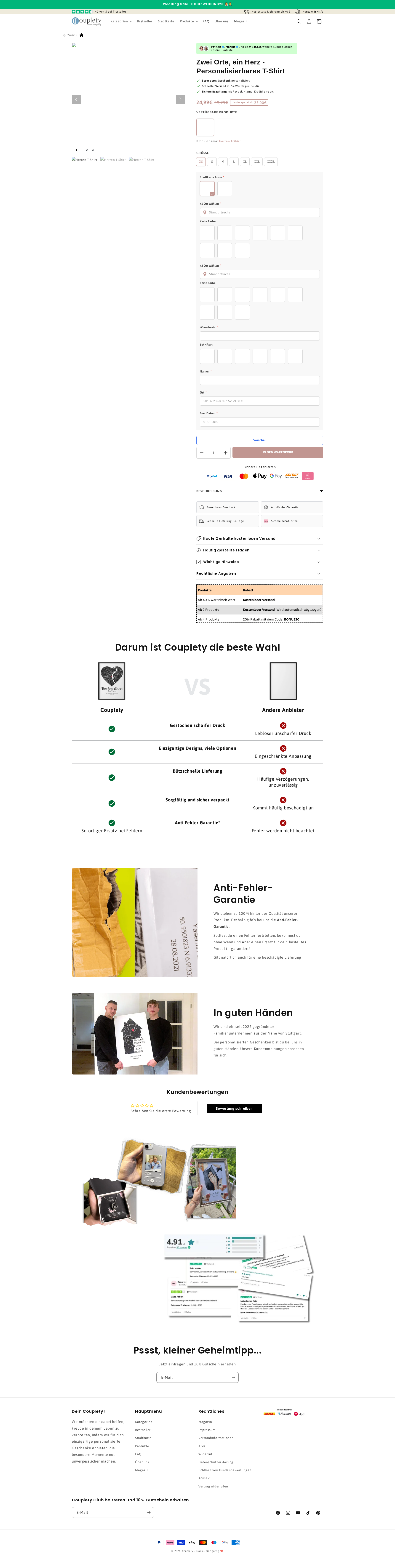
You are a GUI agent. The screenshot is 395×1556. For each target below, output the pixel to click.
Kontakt (204, 1478)
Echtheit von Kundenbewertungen (224, 1470)
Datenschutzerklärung (215, 1462)
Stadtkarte (143, 1438)
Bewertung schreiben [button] (234, 1108)
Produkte (142, 1446)
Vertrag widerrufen (213, 1486)
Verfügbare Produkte (216, 112)
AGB (201, 1446)
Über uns (142, 1462)
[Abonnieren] (233, 1377)
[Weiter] (180, 99)
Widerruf (205, 1454)
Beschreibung (209, 491)
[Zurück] (76, 99)
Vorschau (260, 440)
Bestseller (143, 1430)
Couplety (187, 1551)
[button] (121, 21)
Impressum (206, 1430)
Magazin (142, 1470)
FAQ (138, 1454)
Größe (202, 153)
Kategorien (143, 1422)
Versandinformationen (216, 1438)
